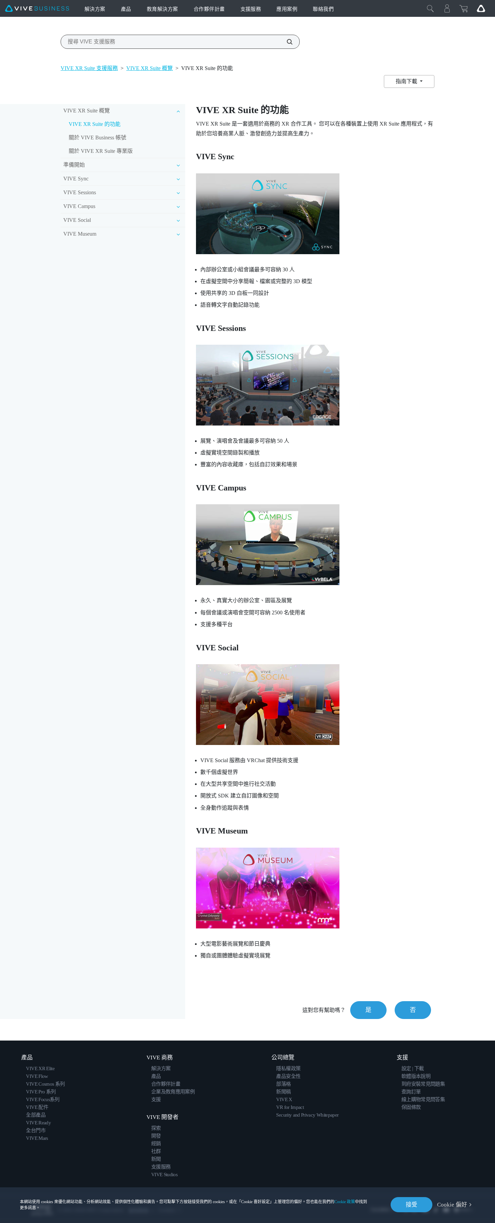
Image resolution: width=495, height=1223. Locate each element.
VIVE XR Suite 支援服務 (89, 68)
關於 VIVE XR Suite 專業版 (101, 151)
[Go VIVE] (480, 8)
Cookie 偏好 (452, 1204)
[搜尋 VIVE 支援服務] (286, 41)
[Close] (430, 8)
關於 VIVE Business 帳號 (97, 137)
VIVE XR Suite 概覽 (149, 68)
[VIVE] (37, 8)
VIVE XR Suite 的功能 (95, 124)
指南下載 (407, 81)
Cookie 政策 (344, 1201)
